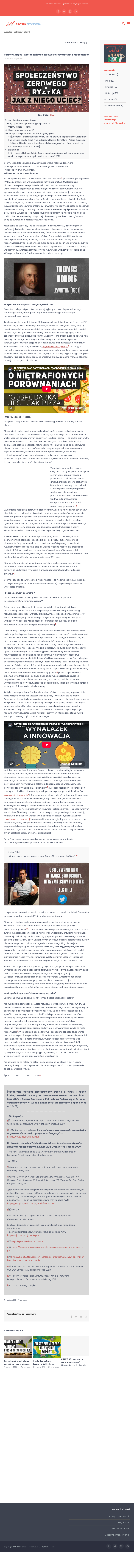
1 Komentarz (54, 1365)
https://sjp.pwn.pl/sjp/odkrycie (23, 1235)
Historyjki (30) (112, 93)
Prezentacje (22, 1300)
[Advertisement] (27, 486)
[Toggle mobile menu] (128, 23)
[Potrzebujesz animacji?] (115, 45)
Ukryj (52, 115)
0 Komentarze (24, 1367)
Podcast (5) (111, 99)
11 (62, 915)
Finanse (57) (111, 86)
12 (27, 929)
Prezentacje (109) (114, 105)
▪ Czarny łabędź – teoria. (18, 126)
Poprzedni (72, 42)
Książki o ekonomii (119, 1516)
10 (76, 855)
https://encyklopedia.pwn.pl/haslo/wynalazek (31, 1203)
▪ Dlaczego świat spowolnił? (19, 130)
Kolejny (83, 42)
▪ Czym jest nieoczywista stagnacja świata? (27, 123)
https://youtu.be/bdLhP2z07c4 (27, 1241)
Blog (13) (109, 80)
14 (40, 1074)
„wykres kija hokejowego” (55, 346)
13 (17, 1031)
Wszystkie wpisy (120, 1528)
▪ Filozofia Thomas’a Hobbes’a (20, 120)
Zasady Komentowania (117, 1534)
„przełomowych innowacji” (17, 819)
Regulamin (123, 1522)
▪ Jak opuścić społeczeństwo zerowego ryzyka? (29, 133)
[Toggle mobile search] (123, 23)
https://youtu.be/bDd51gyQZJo (23, 1136)
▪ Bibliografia (12, 149)
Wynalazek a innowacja (16, 795)
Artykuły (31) (111, 74)
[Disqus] (46, 1401)
